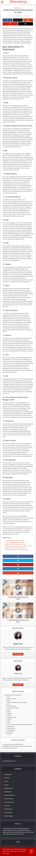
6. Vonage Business (11, 706)
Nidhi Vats (19, 16)
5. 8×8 (7, 704)
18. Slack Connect (10, 728)
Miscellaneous (18, 8)
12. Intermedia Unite (11, 717)
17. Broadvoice (10, 726)
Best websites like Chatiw (9, 846)
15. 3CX (8, 722)
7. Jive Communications (12, 708)
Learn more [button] (6, 853)
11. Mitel (8, 715)
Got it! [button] (31, 851)
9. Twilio (8, 711)
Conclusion (9, 733)
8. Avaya (8, 709)
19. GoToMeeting (10, 730)
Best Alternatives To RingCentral (12, 695)
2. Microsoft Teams (11, 698)
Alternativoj (18, 1)
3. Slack (8, 700)
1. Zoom (8, 697)
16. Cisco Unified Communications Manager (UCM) (19, 724)
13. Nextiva (9, 719)
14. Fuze (8, 721)
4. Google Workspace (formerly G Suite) (16, 702)
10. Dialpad (9, 713)
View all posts (18, 654)
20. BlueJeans (9, 732)
